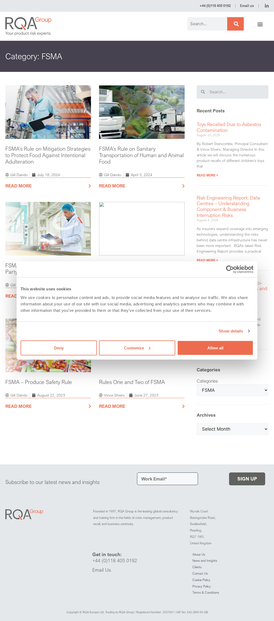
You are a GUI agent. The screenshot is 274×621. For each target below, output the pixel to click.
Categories (207, 381)
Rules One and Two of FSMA (132, 382)
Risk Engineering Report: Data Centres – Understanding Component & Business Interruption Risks (228, 206)
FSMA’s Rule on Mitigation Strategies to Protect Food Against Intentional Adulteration (47, 155)
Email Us (101, 570)
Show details (231, 331)
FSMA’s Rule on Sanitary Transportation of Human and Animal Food (141, 155)
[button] (260, 24)
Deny (59, 347)
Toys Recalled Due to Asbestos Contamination (229, 127)
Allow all (215, 347)
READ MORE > (207, 175)
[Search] (235, 24)
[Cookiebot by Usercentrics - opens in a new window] (230, 269)
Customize (134, 347)
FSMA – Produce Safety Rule (38, 382)
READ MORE (18, 185)
